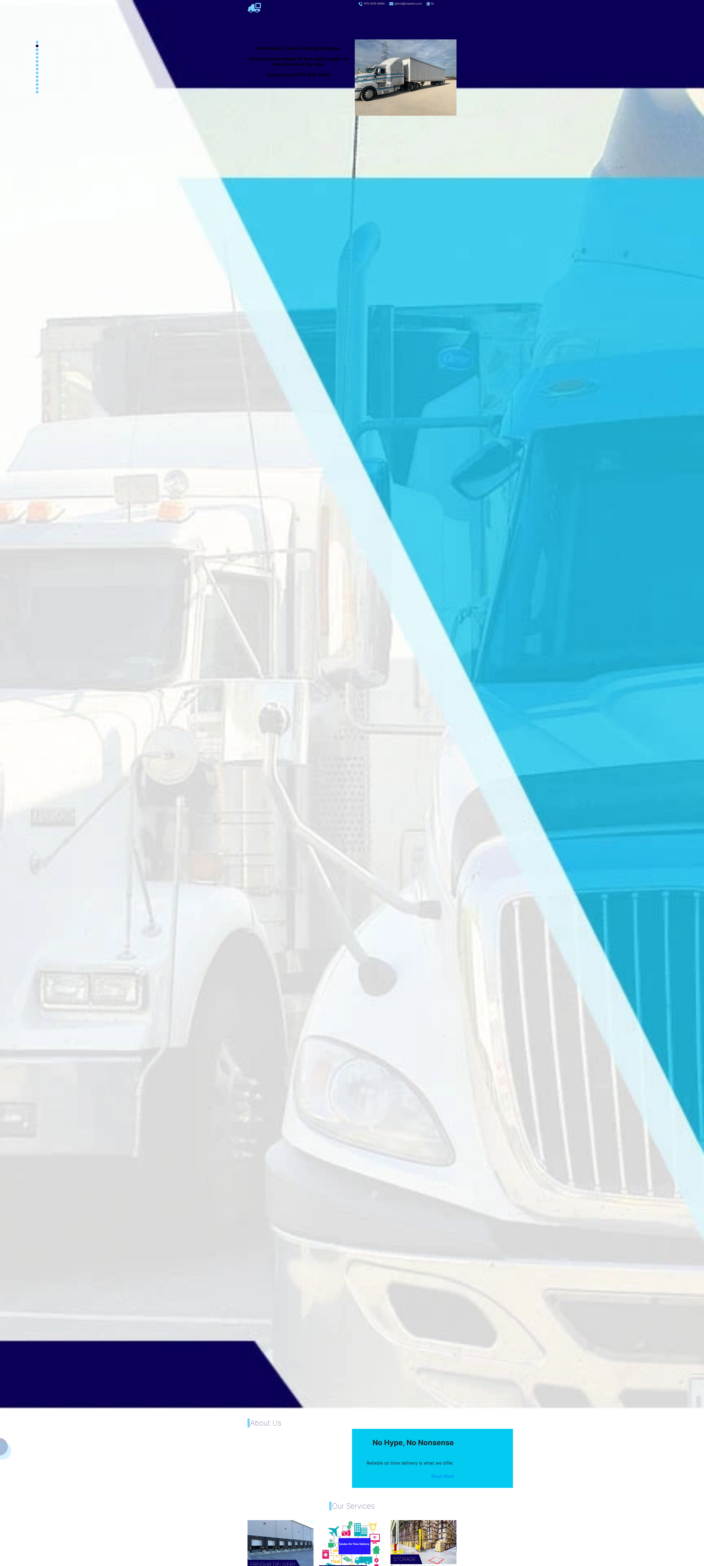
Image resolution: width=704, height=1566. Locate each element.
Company (419, 13)
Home (359, 13)
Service (396, 13)
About (376, 13)
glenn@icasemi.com (408, 3)
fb (432, 3)
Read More (442, 1476)
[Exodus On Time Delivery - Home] (254, 7)
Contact (442, 13)
